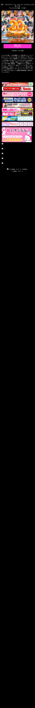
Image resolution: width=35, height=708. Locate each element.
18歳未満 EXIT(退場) (17, 50)
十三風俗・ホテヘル (17, 171)
